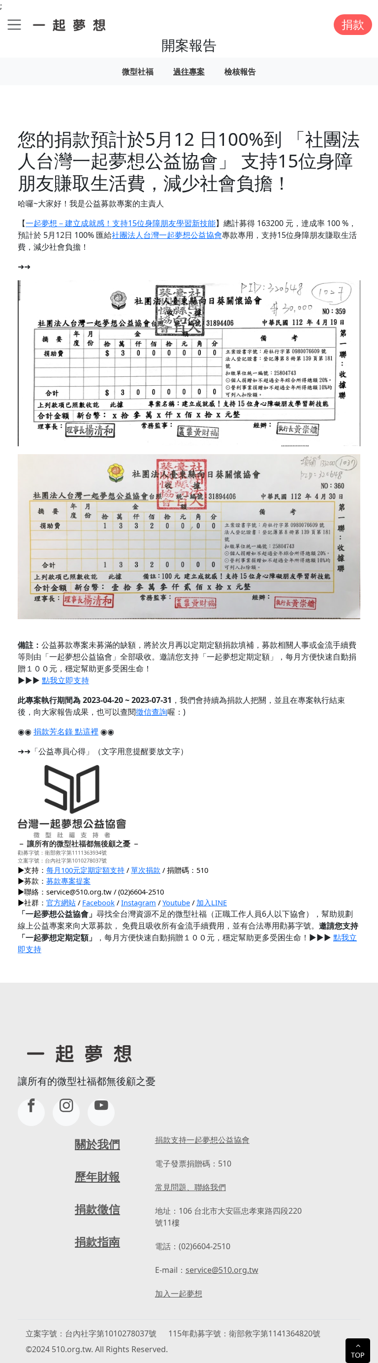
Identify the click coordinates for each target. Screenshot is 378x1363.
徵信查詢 (151, 711)
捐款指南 (97, 1241)
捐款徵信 (97, 1209)
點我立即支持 (65, 680)
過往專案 (189, 71)
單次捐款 (145, 870)
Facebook (98, 902)
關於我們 (97, 1144)
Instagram (138, 902)
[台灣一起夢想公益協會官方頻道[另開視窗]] (101, 1112)
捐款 (353, 24)
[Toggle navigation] (14, 24)
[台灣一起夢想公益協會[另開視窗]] (66, 1112)
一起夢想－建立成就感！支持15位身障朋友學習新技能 (121, 223)
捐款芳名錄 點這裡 (65, 731)
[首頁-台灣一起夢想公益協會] (71, 24)
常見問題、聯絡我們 (190, 1187)
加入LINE (211, 902)
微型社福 (138, 71)
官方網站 (61, 902)
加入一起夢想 (178, 1293)
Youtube (176, 902)
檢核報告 (240, 71)
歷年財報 (97, 1176)
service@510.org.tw (222, 1269)
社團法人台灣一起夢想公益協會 (167, 235)
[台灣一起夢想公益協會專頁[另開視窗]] (31, 1112)
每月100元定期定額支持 (85, 870)
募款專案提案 (68, 881)
